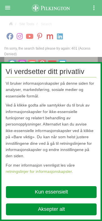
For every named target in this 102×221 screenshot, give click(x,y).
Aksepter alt (51, 209)
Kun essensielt (51, 192)
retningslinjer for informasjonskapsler (39, 171)
